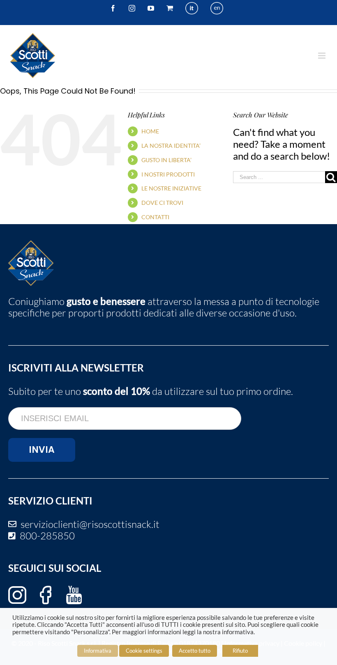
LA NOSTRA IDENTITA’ (171, 145)
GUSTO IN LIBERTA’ (166, 159)
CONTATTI (155, 216)
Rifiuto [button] (240, 650)
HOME (150, 131)
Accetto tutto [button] (194, 650)
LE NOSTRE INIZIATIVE (171, 188)
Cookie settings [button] (144, 650)
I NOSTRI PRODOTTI (168, 174)
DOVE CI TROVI (162, 202)
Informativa (97, 650)
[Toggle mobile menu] (322, 55)
